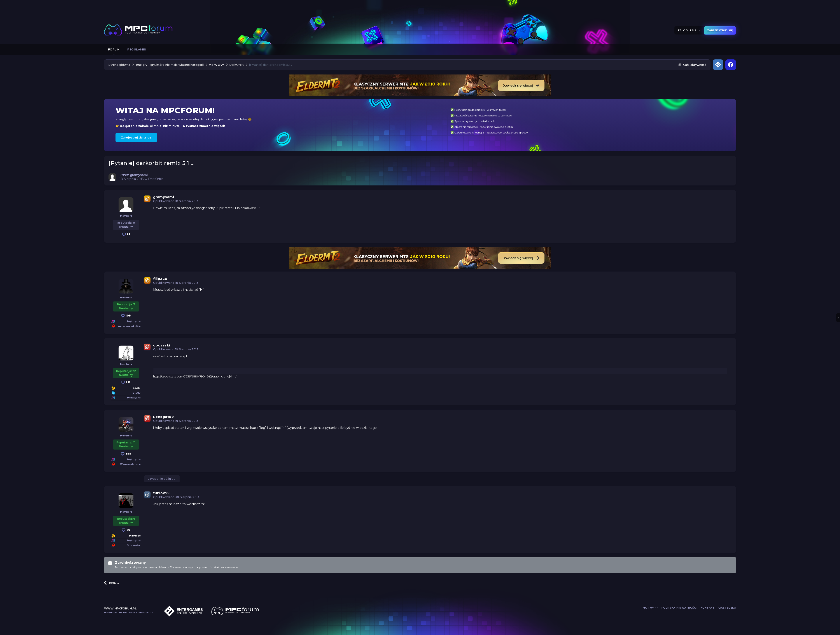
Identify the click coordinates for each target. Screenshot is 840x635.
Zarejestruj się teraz (136, 137)
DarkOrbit (155, 179)
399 (128, 453)
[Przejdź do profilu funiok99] (126, 500)
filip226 (160, 279)
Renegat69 (163, 417)
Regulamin (136, 49)
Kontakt (708, 607)
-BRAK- (136, 388)
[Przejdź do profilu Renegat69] (126, 424)
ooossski (161, 345)
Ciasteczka (727, 607)
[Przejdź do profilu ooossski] (126, 353)
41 (128, 234)
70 (128, 529)
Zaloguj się (688, 30)
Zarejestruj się (720, 30)
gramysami (163, 197)
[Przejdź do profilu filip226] (126, 286)
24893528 (134, 535)
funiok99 (161, 493)
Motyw (649, 607)
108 (128, 315)
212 (128, 382)
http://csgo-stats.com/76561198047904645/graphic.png (191, 376)
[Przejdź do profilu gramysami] (112, 177)
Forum (114, 49)
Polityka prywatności (679, 607)
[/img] (233, 376)
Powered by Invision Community (128, 612)
